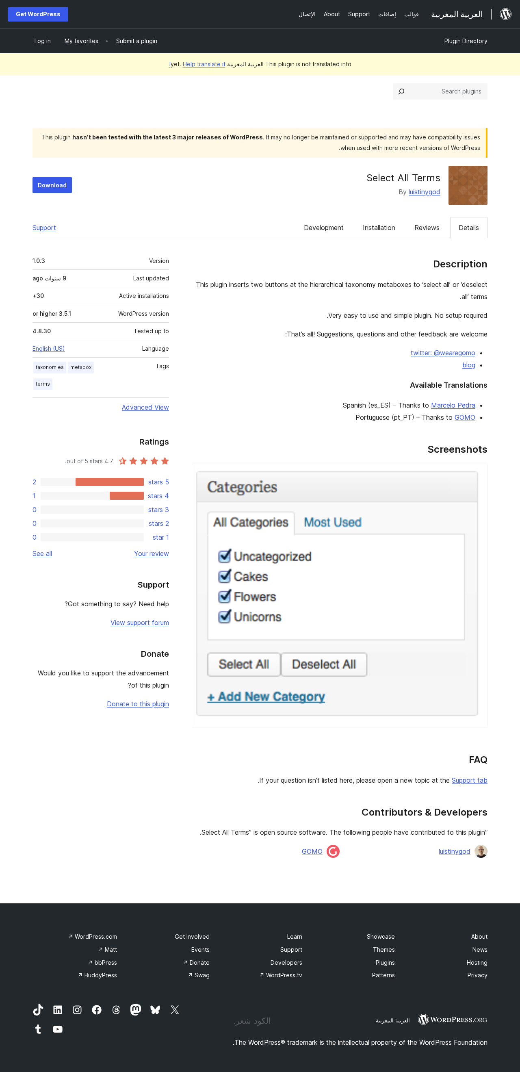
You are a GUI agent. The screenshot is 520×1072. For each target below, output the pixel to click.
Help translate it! (197, 64)
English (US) (48, 348)
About (479, 936)
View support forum (139, 622)
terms (43, 384)
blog (468, 365)
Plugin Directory (466, 40)
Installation (379, 228)
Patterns (383, 975)
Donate (196, 962)
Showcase (381, 936)
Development (324, 228)
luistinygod (424, 192)
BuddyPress (97, 975)
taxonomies (50, 367)
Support (44, 228)
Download (52, 185)
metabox (80, 367)
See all (42, 553)
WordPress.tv (280, 975)
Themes (384, 949)
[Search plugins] (401, 91)
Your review (151, 553)
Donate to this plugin (138, 704)
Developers (286, 962)
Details (469, 228)
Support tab (470, 780)
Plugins (385, 962)
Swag (199, 975)
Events (200, 949)
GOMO (465, 417)
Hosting (477, 962)
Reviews (427, 228)
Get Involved (192, 936)
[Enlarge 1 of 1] (476, 475)
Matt (107, 949)
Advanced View (145, 407)
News (480, 949)
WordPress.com (92, 936)
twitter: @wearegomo (443, 353)
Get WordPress (38, 14)
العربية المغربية (393, 1020)
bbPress (102, 962)
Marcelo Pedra (453, 405)
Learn (294, 936)
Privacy (478, 975)
